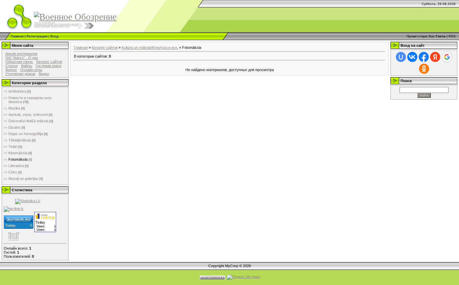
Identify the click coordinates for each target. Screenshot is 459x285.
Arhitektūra (17, 91)
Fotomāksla (18, 159)
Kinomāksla (17, 153)
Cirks (12, 172)
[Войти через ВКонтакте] (412, 57)
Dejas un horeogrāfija (25, 134)
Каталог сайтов (105, 47)
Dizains (14, 127)
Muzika (14, 108)
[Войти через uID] (401, 57)
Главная (17, 36)
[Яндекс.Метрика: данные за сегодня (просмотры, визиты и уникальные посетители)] (243, 277)
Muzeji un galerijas (23, 179)
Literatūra (16, 166)
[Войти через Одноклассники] (424, 69)
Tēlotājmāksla (19, 140)
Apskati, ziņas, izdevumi (28, 115)
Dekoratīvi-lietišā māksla (28, 121)
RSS (452, 36)
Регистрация (37, 36)
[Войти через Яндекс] (435, 57)
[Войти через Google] (447, 57)
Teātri (12, 147)
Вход (54, 36)
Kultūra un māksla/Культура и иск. (150, 47)
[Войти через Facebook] (424, 57)
